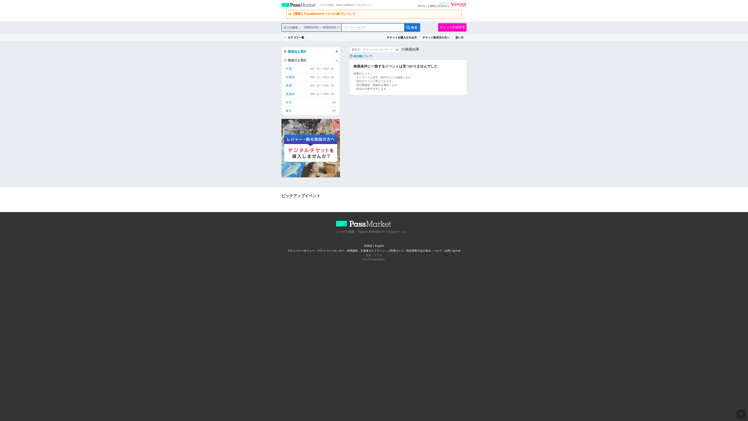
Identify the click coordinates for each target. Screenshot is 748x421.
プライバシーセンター (330, 250)
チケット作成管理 (452, 27)
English (379, 245)
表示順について (363, 56)
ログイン (444, 3)
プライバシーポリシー (301, 250)
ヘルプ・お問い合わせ (447, 250)
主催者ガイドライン (372, 250)
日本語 (368, 245)
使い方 (459, 37)
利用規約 (352, 250)
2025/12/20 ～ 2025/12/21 (320, 27)
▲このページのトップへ (741, 414)
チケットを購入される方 (402, 37)
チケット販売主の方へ (436, 37)
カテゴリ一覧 (296, 37)
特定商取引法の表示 (418, 250)
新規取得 (442, 6)
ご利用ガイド (395, 250)
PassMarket (298, 5)
